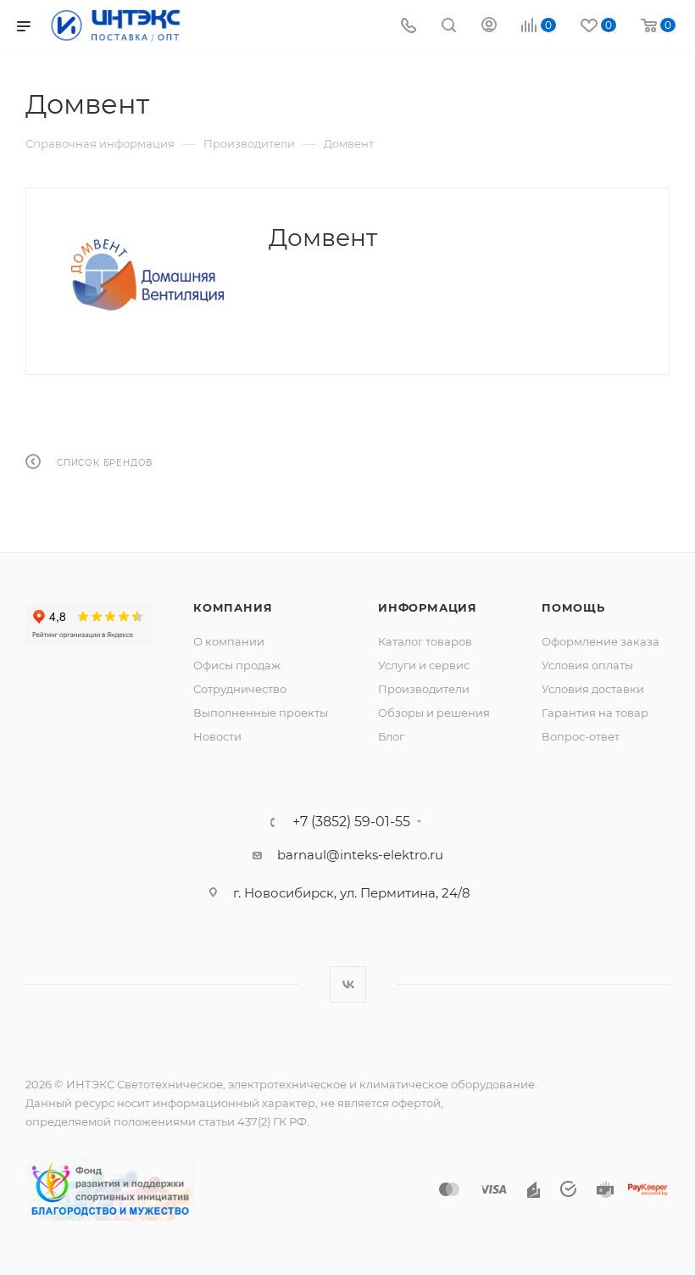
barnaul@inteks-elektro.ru (360, 855)
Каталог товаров (425, 641)
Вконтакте (348, 984)
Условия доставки (593, 689)
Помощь (573, 607)
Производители (424, 689)
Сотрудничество (239, 689)
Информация (427, 607)
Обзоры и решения (434, 712)
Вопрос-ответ (581, 736)
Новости (217, 736)
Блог (391, 736)
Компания (232, 607)
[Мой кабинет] (489, 27)
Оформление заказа (600, 641)
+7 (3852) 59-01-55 (351, 822)
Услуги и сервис (424, 665)
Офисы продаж (237, 665)
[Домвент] (147, 275)
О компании (228, 641)
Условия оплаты (587, 665)
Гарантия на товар (595, 712)
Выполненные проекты (260, 712)
